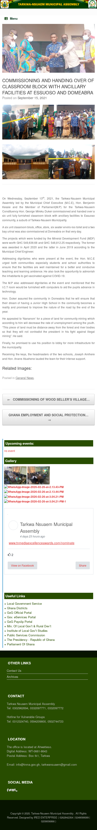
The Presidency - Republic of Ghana (31, 639)
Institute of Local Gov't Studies (27, 630)
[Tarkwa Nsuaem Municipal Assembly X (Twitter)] (10, 790)
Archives (12, 676)
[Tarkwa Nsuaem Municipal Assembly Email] (13, 790)
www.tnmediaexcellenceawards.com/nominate (41, 543)
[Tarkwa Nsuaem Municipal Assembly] (48, 4)
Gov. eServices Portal (21, 617)
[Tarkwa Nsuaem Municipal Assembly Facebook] (8, 790)
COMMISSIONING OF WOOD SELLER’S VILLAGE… (48, 399)
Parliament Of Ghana (21, 644)
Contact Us (14, 670)
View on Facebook (22, 565)
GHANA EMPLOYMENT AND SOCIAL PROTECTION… (48, 417)
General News (25, 378)
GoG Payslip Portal (19, 621)
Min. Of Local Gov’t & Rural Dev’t (29, 626)
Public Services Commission (26, 635)
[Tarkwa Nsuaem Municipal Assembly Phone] (15, 790)
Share (82, 565)
